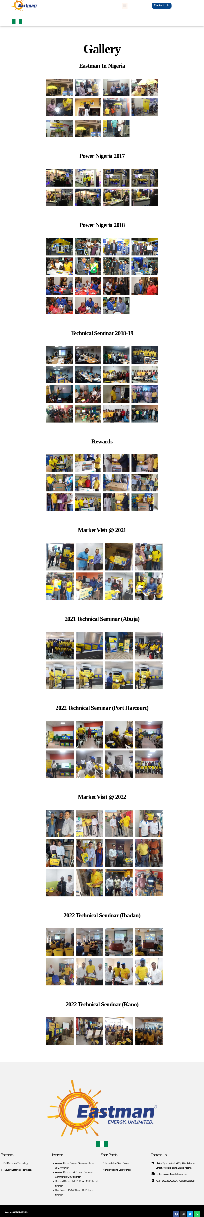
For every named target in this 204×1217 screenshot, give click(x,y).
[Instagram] (183, 1214)
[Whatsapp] (197, 1214)
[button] (125, 6)
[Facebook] (176, 1214)
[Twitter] (190, 1214)
